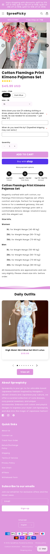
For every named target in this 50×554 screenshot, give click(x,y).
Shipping (6, 453)
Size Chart (7, 468)
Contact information (12, 547)
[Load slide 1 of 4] (19, 67)
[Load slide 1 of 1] (11, 67)
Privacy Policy (8, 463)
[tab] (17, 365)
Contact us (7, 435)
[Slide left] (3, 45)
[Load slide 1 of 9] (31, 67)
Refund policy (27, 547)
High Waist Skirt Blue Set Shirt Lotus (25, 350)
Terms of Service (10, 458)
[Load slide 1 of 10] (33, 67)
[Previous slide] (13, 365)
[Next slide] (37, 365)
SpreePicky (14, 543)
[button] (3, 13)
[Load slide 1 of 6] (24, 67)
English (24, 525)
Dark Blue (18, 95)
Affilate (5, 472)
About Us (6, 430)
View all (25, 372)
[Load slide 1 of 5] (21, 67)
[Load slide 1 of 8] (29, 67)
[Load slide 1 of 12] (38, 67)
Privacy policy (41, 543)
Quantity (6, 142)
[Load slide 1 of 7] (26, 67)
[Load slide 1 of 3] (16, 67)
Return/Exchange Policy (10, 446)
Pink (6, 95)
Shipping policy (26, 550)
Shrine (30, 543)
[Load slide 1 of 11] (36, 67)
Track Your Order (10, 440)
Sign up (25, 508)
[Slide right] (47, 45)
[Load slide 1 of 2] (14, 67)
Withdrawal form (10, 477)
